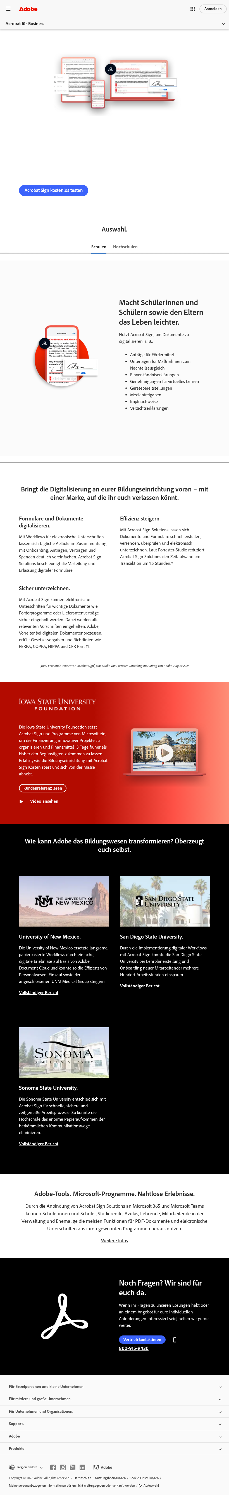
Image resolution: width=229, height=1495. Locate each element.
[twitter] (72, 1467)
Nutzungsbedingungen (110, 1478)
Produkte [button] (16, 1448)
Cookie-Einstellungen (144, 1478)
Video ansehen (44, 801)
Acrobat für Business (25, 23)
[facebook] (53, 1467)
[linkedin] (82, 1467)
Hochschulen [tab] (125, 246)
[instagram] (63, 1467)
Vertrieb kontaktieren (142, 1339)
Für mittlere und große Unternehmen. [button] (40, 1399)
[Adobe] (28, 9)
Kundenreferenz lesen (42, 788)
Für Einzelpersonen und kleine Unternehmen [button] (46, 1386)
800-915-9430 (116, 190)
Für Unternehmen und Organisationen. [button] (41, 1411)
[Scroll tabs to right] (224, 247)
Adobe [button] (14, 1436)
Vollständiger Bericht (38, 992)
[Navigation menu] (8, 9)
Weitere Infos (114, 1241)
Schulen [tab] (98, 246)
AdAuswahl (151, 1485)
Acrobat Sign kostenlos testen (54, 190)
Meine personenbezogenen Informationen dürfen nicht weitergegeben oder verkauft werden (72, 1485)
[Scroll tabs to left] (4, 247)
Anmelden (213, 8)
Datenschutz (82, 1478)
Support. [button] (16, 1423)
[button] (192, 8)
